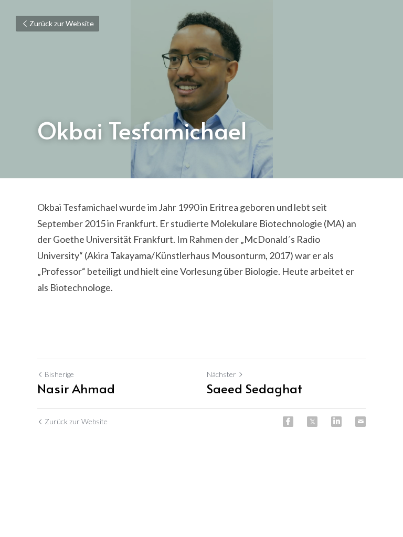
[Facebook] (288, 421)
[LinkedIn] (336, 421)
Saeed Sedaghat (254, 388)
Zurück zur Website (61, 23)
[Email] (360, 421)
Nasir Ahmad (76, 388)
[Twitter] (312, 421)
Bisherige (59, 374)
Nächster (221, 374)
